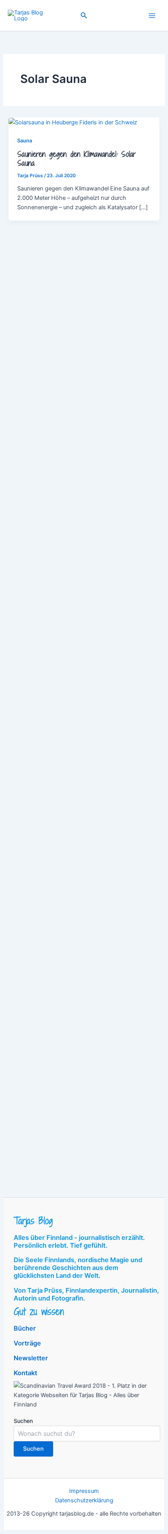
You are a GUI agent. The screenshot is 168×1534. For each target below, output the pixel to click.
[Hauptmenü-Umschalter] (152, 15)
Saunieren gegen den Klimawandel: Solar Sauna (76, 159)
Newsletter (31, 1358)
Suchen (23, 1420)
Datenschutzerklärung (84, 1500)
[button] (84, 15)
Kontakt (25, 1373)
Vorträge (27, 1343)
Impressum (84, 1490)
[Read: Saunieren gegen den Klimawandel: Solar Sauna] (73, 122)
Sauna (24, 141)
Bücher (25, 1328)
